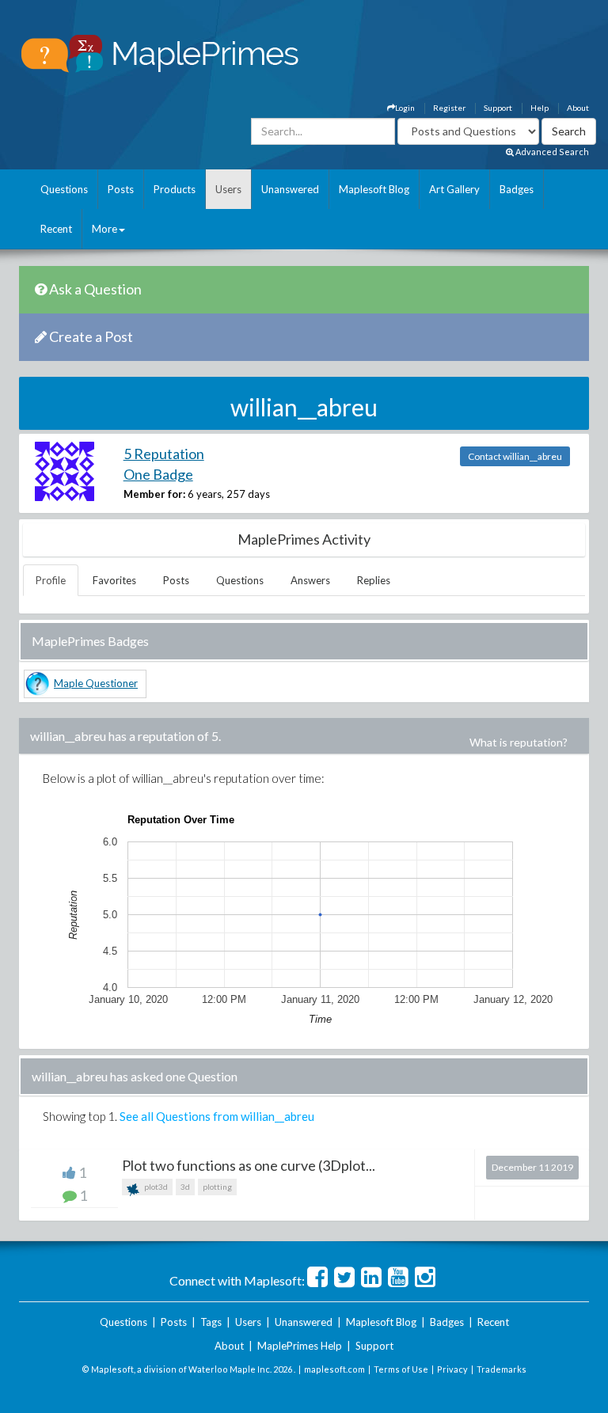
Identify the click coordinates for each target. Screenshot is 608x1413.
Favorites (114, 580)
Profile (51, 580)
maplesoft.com (334, 1369)
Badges (517, 189)
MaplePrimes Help (299, 1345)
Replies (373, 580)
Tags (211, 1322)
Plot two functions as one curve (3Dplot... (248, 1165)
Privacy (452, 1369)
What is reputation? (518, 742)
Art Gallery (454, 189)
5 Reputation (164, 453)
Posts (121, 189)
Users (228, 189)
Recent (56, 228)
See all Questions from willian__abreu (217, 1116)
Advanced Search (551, 151)
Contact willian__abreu (515, 456)
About (578, 107)
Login (405, 107)
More (104, 228)
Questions (64, 189)
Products (175, 189)
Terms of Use (401, 1369)
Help (539, 107)
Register (449, 107)
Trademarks (501, 1369)
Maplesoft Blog (374, 189)
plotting (217, 1186)
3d (185, 1186)
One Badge (158, 474)
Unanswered (290, 189)
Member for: (154, 494)
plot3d (155, 1186)
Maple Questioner (96, 683)
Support (498, 107)
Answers (310, 580)
